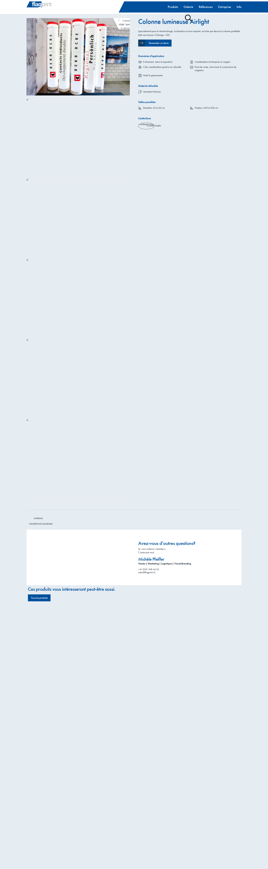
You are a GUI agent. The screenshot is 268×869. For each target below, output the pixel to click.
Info (239, 7)
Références (206, 7)
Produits (173, 7)
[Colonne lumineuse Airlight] (78, 56)
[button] (155, 43)
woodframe (152, 617)
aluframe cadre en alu (152, 667)
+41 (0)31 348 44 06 (148, 569)
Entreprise (224, 7)
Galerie (188, 7)
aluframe (150, 730)
